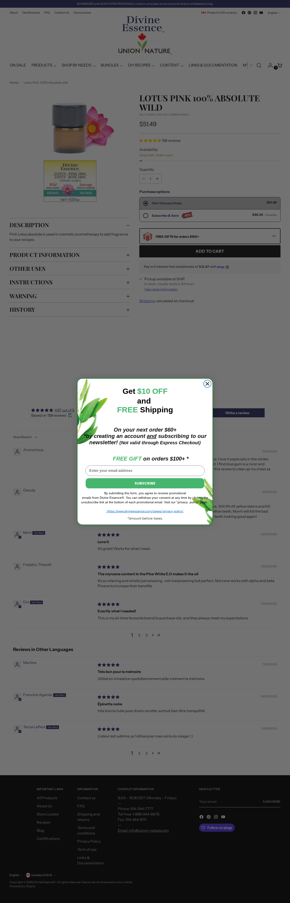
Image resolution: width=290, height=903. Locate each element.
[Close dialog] (207, 383)
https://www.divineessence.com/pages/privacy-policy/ (145, 511)
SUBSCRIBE (145, 483)
